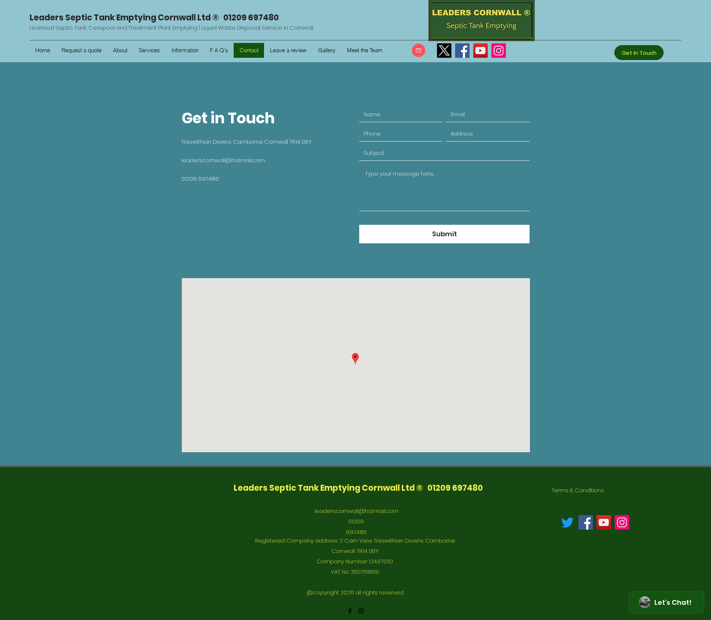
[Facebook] (462, 50)
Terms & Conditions (578, 490)
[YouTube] (480, 50)
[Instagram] (498, 50)
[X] (444, 50)
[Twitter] (567, 522)
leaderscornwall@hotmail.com (223, 160)
